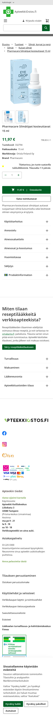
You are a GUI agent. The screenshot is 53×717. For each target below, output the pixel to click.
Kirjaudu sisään (34, 20)
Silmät (10, 47)
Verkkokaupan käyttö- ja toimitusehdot (22, 599)
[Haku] (46, 28)
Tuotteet (19, 44)
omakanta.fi (8, 333)
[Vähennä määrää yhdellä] (5, 175)
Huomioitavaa (12, 257)
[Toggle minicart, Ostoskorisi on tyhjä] (47, 20)
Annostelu (10, 230)
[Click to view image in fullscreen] (26, 82)
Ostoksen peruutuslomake (15, 582)
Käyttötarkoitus (13, 221)
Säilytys (8, 266)
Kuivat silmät (25, 47)
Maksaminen (11, 367)
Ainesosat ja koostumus (18, 248)
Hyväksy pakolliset (36, 703)
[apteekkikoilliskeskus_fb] (26, 433)
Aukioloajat (6, 2)
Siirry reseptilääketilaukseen (19, 347)
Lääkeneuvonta (13, 376)
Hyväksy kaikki (13, 703)
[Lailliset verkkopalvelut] (14, 645)
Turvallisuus (11, 358)
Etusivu (6, 44)
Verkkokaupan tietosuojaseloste (18, 606)
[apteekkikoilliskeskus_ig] (26, 444)
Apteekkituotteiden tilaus (19, 385)
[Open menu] (5, 21)
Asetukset (11, 710)
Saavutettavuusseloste (13, 613)
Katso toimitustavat (26, 198)
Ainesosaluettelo (14, 239)
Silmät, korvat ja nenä (40, 44)
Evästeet (6, 619)
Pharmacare (16, 158)
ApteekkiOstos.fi (25, 11)
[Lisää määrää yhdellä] (18, 175)
